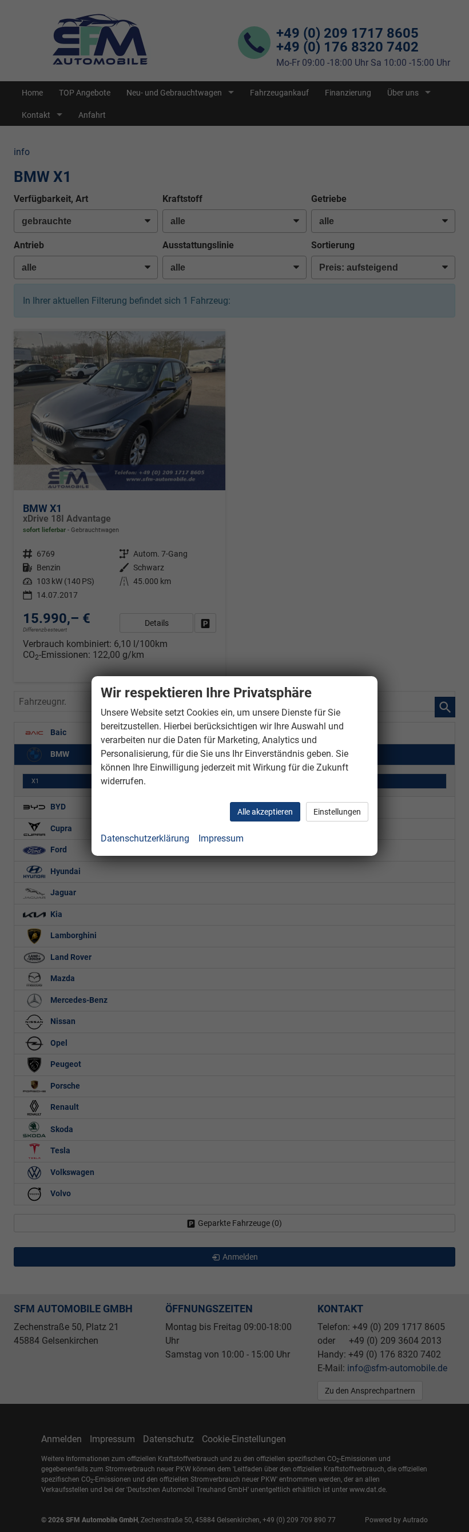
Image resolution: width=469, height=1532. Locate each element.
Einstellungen (337, 811)
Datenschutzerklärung (145, 838)
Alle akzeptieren (265, 811)
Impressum (221, 838)
